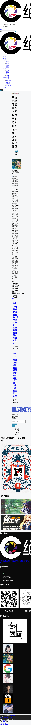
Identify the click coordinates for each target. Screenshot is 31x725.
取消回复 (14, 424)
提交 (13, 426)
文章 (4, 68)
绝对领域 (12, 716)
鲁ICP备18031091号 (6, 717)
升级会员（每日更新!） (9, 24)
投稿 (1, 90)
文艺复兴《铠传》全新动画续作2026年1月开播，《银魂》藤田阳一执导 (15, 376)
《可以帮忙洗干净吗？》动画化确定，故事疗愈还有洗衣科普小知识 (16, 325)
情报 (16, 151)
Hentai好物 (6, 77)
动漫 (4, 60)
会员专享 (5, 26)
